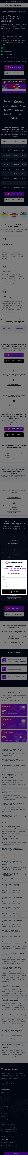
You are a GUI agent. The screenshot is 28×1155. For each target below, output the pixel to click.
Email (3, 576)
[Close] (25, 562)
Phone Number (6, 583)
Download (15, 591)
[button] (3, 586)
